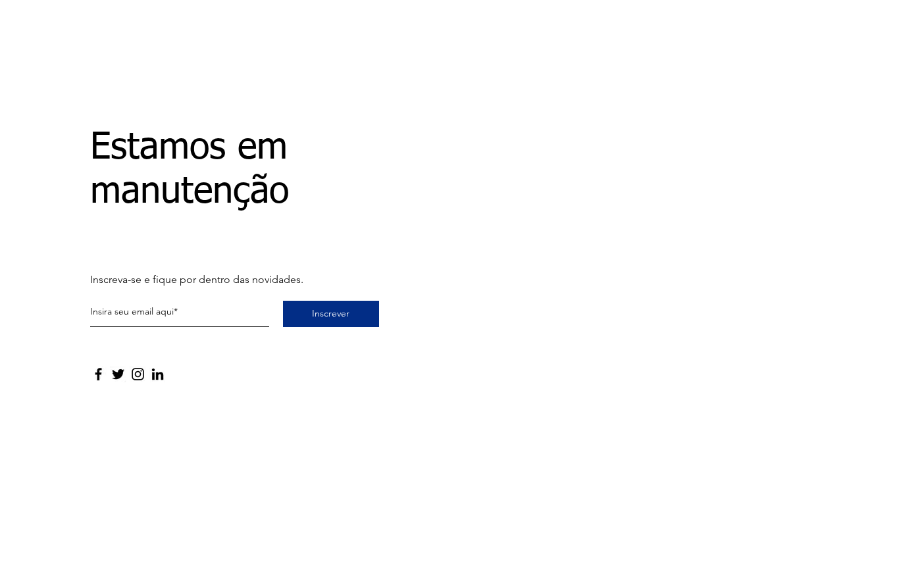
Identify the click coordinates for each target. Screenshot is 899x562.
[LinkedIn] (157, 374)
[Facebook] (98, 374)
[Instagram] (138, 374)
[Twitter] (118, 374)
